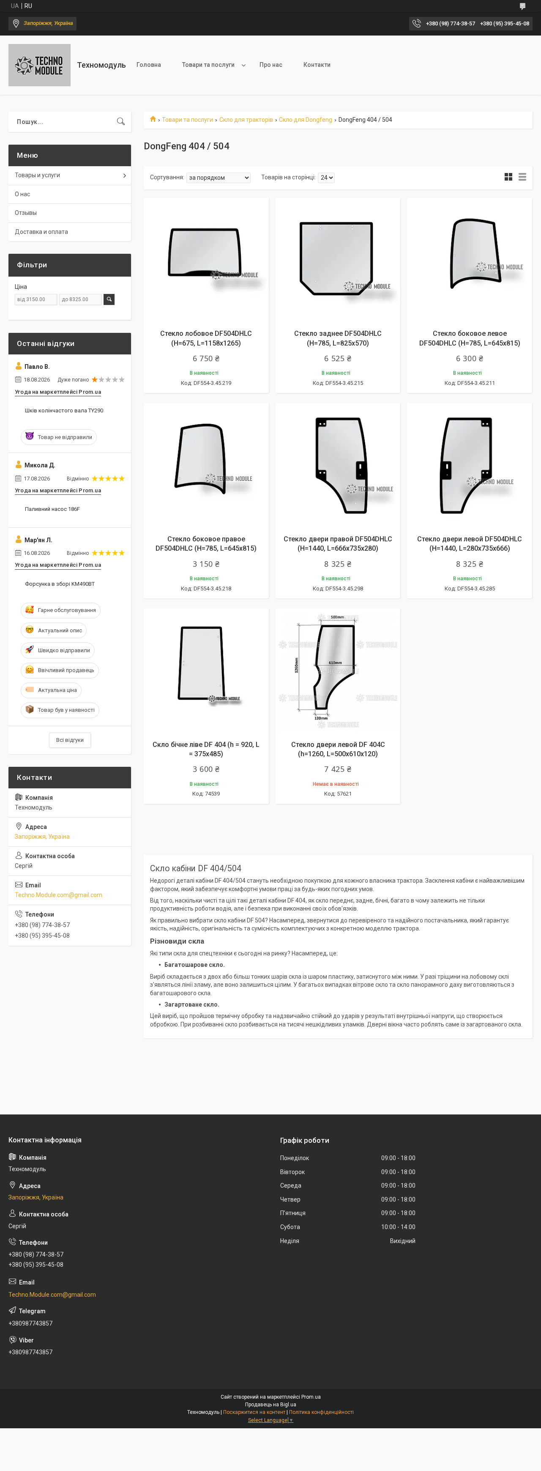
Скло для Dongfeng (305, 119)
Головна (149, 64)
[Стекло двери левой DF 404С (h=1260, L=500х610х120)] (338, 671)
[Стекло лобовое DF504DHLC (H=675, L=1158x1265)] (206, 260)
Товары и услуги (37, 175)
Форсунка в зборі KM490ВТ (60, 584)
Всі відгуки (70, 740)
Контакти (317, 64)
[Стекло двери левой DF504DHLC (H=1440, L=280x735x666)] (469, 465)
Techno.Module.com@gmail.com (58, 895)
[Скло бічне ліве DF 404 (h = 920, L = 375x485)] (206, 671)
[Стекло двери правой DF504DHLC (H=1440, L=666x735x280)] (338, 465)
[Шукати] (121, 122)
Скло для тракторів (246, 119)
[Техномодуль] (39, 65)
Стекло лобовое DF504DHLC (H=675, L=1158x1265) (206, 338)
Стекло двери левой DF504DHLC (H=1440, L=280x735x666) (469, 543)
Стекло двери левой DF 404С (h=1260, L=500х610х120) (338, 749)
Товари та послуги (208, 64)
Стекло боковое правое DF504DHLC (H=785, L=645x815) (206, 543)
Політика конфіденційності (321, 1412)
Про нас (271, 64)
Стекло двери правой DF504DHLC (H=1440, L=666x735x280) (338, 543)
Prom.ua (311, 1397)
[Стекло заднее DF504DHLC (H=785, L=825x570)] (338, 260)
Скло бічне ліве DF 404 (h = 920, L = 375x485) (206, 749)
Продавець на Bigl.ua (270, 1405)
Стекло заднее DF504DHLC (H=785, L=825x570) (338, 338)
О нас (22, 194)
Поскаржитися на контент (254, 1412)
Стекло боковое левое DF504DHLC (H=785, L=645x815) (469, 338)
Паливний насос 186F (52, 509)
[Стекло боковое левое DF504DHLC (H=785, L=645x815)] (469, 260)
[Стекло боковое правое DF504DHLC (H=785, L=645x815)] (206, 465)
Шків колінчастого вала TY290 (64, 410)
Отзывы (26, 212)
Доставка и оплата (41, 231)
